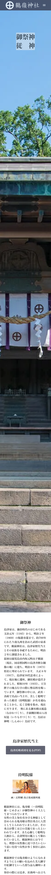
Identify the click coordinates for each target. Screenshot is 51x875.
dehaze (44, 5)
